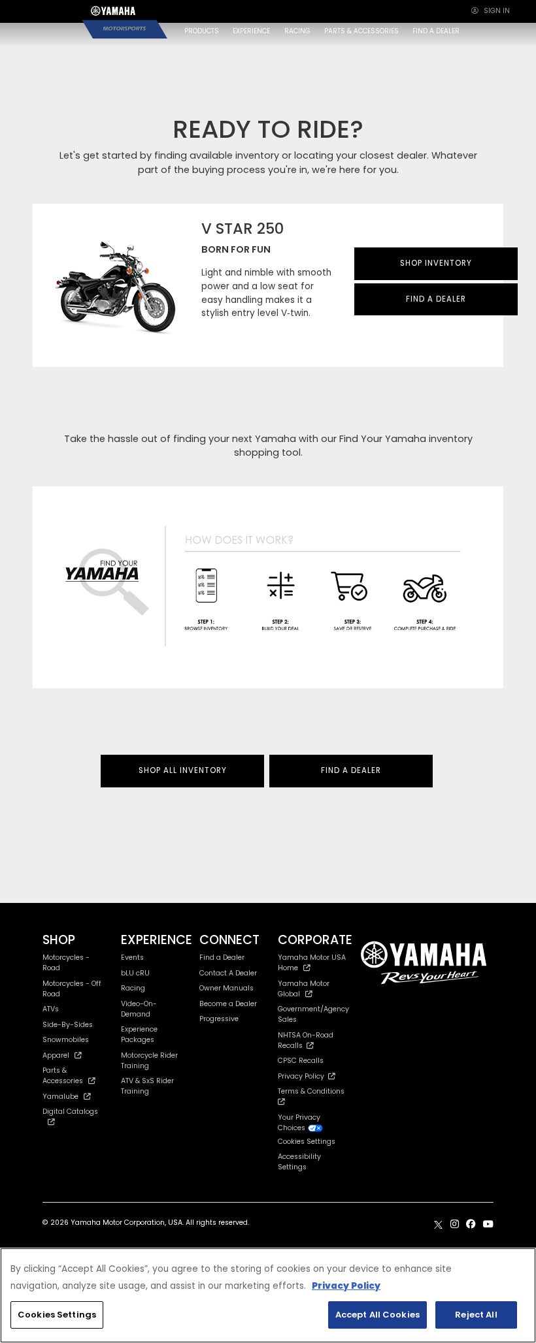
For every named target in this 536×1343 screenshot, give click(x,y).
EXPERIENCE (251, 31)
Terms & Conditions (313, 1091)
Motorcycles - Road (66, 963)
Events (132, 957)
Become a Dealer (228, 1004)
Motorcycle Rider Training (149, 1061)
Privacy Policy (303, 1076)
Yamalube (60, 1096)
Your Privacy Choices (299, 1123)
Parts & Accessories (62, 1076)
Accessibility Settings (299, 1162)
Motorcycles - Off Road (71, 989)
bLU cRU (135, 973)
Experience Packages (139, 1034)
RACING (297, 31)
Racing (133, 988)
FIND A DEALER (436, 31)
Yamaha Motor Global (303, 989)
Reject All (476, 1314)
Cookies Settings (57, 1314)
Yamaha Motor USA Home (312, 963)
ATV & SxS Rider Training (147, 1086)
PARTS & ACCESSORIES (361, 31)
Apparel (55, 1055)
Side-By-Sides (67, 1025)
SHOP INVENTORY (436, 263)
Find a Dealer (221, 957)
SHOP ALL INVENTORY (183, 770)
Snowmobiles (65, 1040)
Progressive (219, 1019)
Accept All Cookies (377, 1314)
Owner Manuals (226, 988)
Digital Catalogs (70, 1111)
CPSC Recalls (301, 1061)
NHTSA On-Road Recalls (305, 1040)
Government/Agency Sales (313, 1014)
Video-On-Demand (139, 1009)
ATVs (50, 1009)
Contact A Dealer (228, 973)
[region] (268, 1295)
